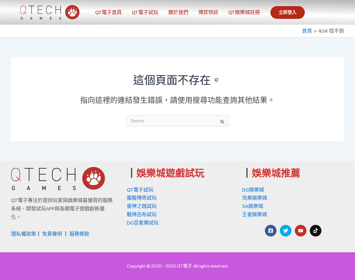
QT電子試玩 (145, 12)
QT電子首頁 (108, 12)
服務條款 (79, 234)
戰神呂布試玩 (142, 214)
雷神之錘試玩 (142, 206)
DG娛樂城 (253, 190)
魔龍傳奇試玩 (142, 198)
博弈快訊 (208, 12)
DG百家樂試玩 (143, 223)
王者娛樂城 (254, 214)
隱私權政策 (23, 234)
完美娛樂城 (254, 198)
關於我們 (178, 12)
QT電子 (184, 266)
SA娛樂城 (252, 206)
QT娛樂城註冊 (244, 12)
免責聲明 (52, 234)
